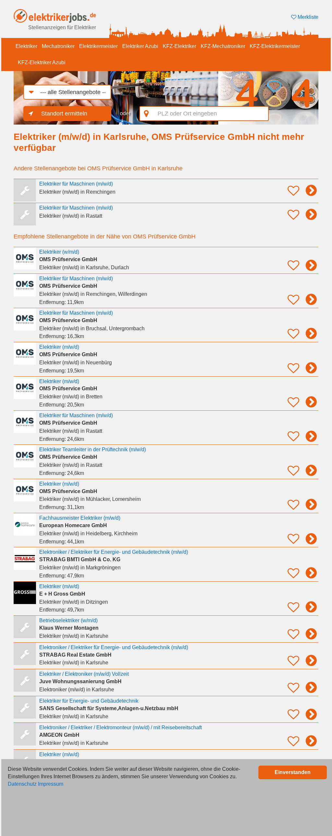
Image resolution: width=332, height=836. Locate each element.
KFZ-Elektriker (179, 46)
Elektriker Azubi (140, 46)
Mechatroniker (58, 46)
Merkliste (307, 17)
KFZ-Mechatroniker (223, 46)
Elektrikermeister (98, 46)
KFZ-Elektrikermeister (275, 46)
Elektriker (26, 46)
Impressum (50, 784)
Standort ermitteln (64, 113)
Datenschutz (22, 784)
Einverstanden (293, 772)
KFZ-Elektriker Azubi (41, 62)
